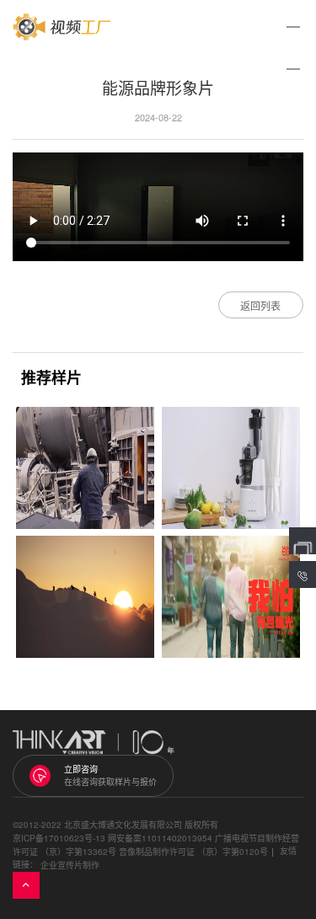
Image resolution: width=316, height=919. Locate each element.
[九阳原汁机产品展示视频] (231, 468)
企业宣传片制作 (69, 865)
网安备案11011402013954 (160, 838)
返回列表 (260, 305)
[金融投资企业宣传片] (85, 597)
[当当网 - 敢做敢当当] (231, 597)
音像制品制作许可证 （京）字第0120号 (193, 852)
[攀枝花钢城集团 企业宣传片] (85, 468)
